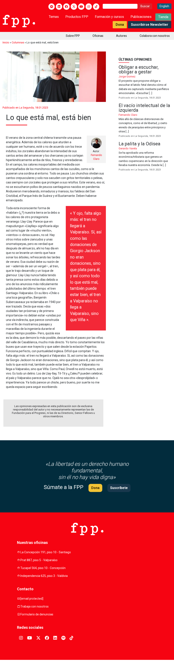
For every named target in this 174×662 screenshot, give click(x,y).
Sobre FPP (73, 35)
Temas (54, 17)
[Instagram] (89, 6)
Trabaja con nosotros (34, 606)
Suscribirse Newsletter (149, 25)
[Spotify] (51, 6)
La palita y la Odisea (145, 157)
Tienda (163, 17)
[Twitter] (74, 6)
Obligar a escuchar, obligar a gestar (145, 82)
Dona (120, 25)
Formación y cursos (109, 17)
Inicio (6, 42)
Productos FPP (76, 17)
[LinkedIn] (59, 6)
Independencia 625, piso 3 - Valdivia (44, 576)
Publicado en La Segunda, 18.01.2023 (25, 107)
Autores (121, 35)
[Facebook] (66, 6)
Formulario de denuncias (36, 614)
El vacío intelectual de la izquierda (145, 120)
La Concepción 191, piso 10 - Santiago (45, 552)
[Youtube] (81, 6)
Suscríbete (119, 488)
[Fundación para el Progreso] (19, 20)
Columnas (18, 42)
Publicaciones (141, 17)
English (164, 6)
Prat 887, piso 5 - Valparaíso (39, 560)
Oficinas (98, 35)
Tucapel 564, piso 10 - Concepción (43, 568)
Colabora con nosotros (155, 35)
